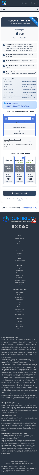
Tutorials (19, 253)
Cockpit (19, 243)
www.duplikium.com (20, 466)
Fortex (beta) (19, 311)
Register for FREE (19, 238)
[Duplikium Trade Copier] (19, 220)
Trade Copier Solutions (19, 280)
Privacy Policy (10, 463)
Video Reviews (19, 277)
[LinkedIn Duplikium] (20, 226)
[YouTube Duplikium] (27, 226)
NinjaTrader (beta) (19, 314)
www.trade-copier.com (7, 466)
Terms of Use (18, 463)
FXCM (19, 302)
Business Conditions (27, 463)
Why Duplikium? (19, 268)
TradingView (19, 299)
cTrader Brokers (19, 297)
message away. (30, 208)
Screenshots (19, 273)
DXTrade (19, 307)
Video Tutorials (19, 275)
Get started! (19, 251)
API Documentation (20, 260)
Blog (19, 258)
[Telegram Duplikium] (23, 226)
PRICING (19, 318)
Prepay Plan (19, 326)
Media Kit (19, 285)
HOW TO (19, 248)
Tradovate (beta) (19, 309)
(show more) (29, 141)
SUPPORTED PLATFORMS (19, 289)
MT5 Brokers (19, 294)
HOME (19, 235)
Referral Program (19, 282)
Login (19, 241)
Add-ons (19, 329)
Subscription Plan (19, 324)
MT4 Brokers (19, 292)
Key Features (19, 270)
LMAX (19, 304)
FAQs (19, 255)
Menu (3, 9)
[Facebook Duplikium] (13, 226)
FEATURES (19, 265)
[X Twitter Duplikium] (16, 226)
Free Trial (19, 321)
